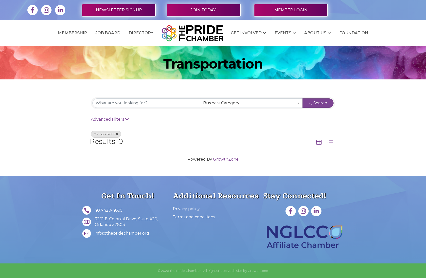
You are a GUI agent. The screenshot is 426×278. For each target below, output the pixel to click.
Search (320, 103)
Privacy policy (186, 208)
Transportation (104, 134)
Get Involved (246, 33)
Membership (72, 33)
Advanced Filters (107, 119)
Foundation (353, 33)
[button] (319, 143)
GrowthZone (226, 159)
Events (283, 33)
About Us (315, 33)
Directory (141, 33)
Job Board (107, 33)
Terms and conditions (194, 217)
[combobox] (252, 103)
